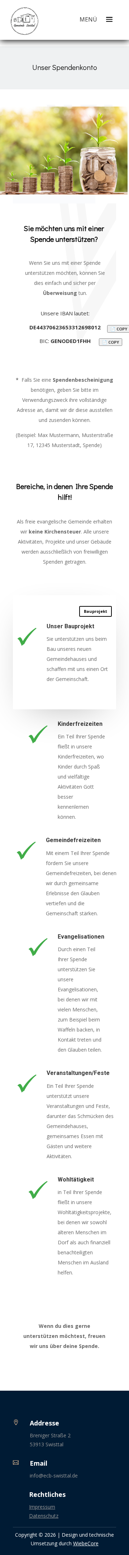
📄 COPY (110, 342)
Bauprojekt (95, 611)
